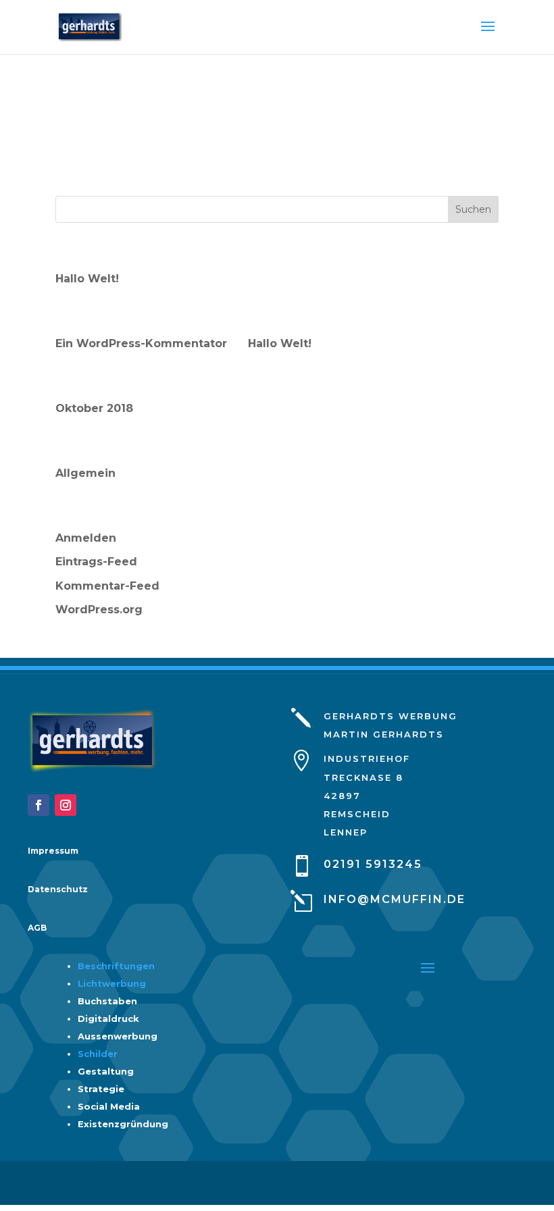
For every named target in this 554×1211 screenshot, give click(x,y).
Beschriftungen (116, 965)
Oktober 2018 (94, 408)
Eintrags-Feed (96, 561)
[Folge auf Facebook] (38, 805)
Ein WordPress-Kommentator (141, 343)
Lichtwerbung (112, 983)
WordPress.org (99, 609)
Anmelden (85, 538)
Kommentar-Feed (107, 585)
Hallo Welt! (87, 278)
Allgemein (85, 473)
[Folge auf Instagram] (65, 805)
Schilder (98, 1053)
